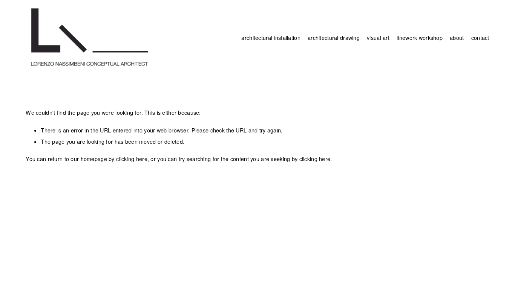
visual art (378, 37)
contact (480, 37)
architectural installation (270, 37)
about (457, 37)
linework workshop (420, 37)
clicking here (131, 159)
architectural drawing (334, 37)
